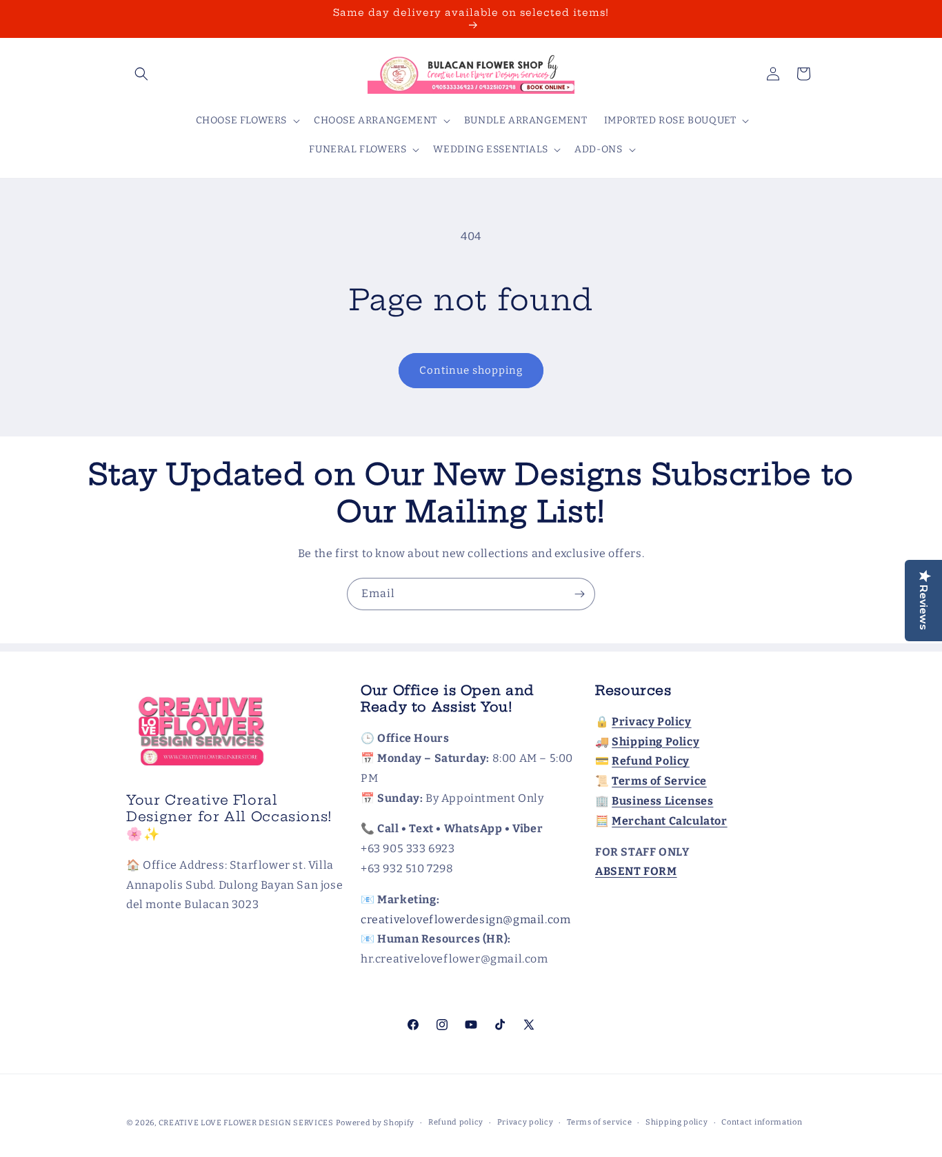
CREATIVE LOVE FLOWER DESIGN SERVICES (246, 1122)
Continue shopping (471, 370)
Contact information (761, 1122)
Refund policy (455, 1122)
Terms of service (599, 1122)
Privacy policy (525, 1122)
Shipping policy (676, 1122)
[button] (141, 74)
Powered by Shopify (375, 1122)
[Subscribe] (579, 594)
